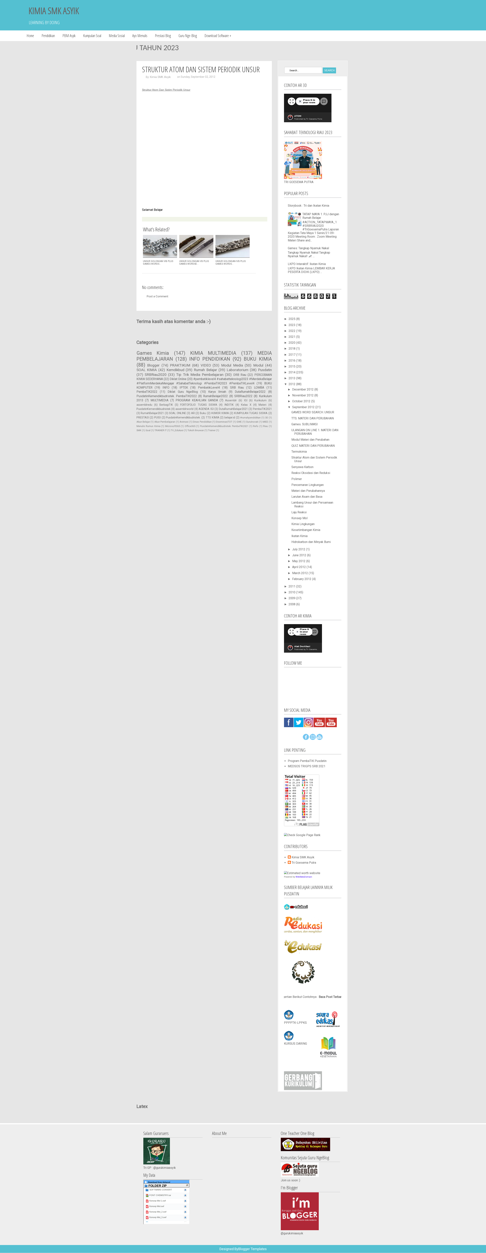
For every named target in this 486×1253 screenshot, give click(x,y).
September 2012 (303, 407)
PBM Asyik (69, 35)
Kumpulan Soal (92, 35)
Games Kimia (152, 353)
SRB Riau (237, 387)
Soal (148, 430)
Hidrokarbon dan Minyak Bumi (311, 542)
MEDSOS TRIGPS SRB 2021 (306, 766)
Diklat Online (178, 379)
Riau (265, 426)
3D (266, 417)
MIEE (265, 421)
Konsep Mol (299, 518)
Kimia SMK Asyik (160, 77)
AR (193, 413)
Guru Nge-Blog (187, 35)
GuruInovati (252, 421)
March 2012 (300, 573)
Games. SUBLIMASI (304, 424)
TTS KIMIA (212, 417)
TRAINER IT (161, 430)
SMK (138, 430)
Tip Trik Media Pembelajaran (199, 374)
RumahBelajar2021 (152, 413)
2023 (292, 325)
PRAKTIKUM (180, 365)
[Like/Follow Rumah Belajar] (306, 739)
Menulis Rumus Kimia (148, 426)
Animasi (184, 421)
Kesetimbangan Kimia (305, 530)
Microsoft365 (172, 426)
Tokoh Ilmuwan (196, 430)
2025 (292, 319)
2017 (292, 354)
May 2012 (299, 561)
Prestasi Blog (163, 35)
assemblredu (144, 404)
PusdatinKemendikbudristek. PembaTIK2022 (166, 396)
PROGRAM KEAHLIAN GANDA (197, 400)
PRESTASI (142, 417)
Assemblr (231, 400)
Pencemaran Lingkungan (307, 485)
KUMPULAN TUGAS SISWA (250, 413)
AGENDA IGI (206, 409)
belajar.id (229, 417)
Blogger (153, 365)
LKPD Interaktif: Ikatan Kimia (307, 264)
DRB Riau (239, 375)
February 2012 (302, 579)
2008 (292, 604)
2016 (292, 360)
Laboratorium (237, 370)
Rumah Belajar (205, 370)
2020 (292, 342)
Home (30, 35)
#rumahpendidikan (250, 417)
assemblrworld (184, 409)
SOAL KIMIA (146, 370)
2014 (292, 372)
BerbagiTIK (166, 404)
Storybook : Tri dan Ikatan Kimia (308, 205)
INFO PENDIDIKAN (209, 359)
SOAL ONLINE (177, 413)
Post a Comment (157, 296)
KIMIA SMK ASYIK (53, 10)
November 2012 (303, 395)
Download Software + (217, 35)
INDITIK (229, 404)
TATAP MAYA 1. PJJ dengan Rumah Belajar (320, 216)
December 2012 (303, 389)
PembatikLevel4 (209, 387)
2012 (292, 384)
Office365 (190, 426)
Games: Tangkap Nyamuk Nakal (308, 248)
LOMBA (259, 387)
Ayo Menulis (139, 35)
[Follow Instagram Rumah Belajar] (313, 739)
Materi (262, 404)
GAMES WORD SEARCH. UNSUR (312, 412)
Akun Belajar (143, 421)
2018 (292, 348)
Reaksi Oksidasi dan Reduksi (310, 473)
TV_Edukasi (177, 430)
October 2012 (301, 401)
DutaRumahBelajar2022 (250, 392)
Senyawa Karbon (302, 467)
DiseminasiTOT (224, 421)
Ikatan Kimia (299, 536)
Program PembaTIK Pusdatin (307, 761)
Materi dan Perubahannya (308, 491)
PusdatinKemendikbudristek (153, 409)
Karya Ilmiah (217, 392)
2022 (292, 331)
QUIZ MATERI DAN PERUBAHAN (313, 446)
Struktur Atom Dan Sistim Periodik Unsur (166, 89)
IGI (245, 400)
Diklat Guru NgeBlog (183, 392)
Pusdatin (265, 370)
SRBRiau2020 (155, 374)
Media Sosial (117, 35)
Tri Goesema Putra (304, 862)
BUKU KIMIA (258, 359)
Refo (255, 426)
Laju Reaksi (299, 512)
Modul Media (232, 365)
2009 (292, 598)
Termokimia (299, 451)
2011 (292, 586)
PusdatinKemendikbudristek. (183, 417)
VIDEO (206, 365)
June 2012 (299, 555)
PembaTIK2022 (146, 392)
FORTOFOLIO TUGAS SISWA (198, 404)
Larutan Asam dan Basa (306, 496)
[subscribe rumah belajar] (319, 739)
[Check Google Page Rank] (302, 835)
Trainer (211, 430)
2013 (292, 378)
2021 (292, 337)
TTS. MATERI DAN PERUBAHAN (312, 418)
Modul (258, 365)
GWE (239, 421)
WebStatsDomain (304, 877)
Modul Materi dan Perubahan (310, 439)
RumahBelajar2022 (215, 396)
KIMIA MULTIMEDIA (213, 353)
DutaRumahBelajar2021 (233, 409)
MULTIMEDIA (159, 400)
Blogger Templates (252, 1249)
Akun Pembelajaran (164, 421)
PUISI (157, 417)
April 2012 (299, 567)
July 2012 (299, 549)
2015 (292, 366)
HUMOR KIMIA (220, 413)
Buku (203, 413)
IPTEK (184, 387)
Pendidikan (48, 35)
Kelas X (246, 404)
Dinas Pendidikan (202, 421)
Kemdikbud (175, 370)
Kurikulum (260, 400)
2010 (292, 592)
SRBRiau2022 (243, 396)
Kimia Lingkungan (303, 524)
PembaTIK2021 (262, 409)
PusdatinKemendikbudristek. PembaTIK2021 (224, 426)
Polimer (296, 479)
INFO (166, 387)
